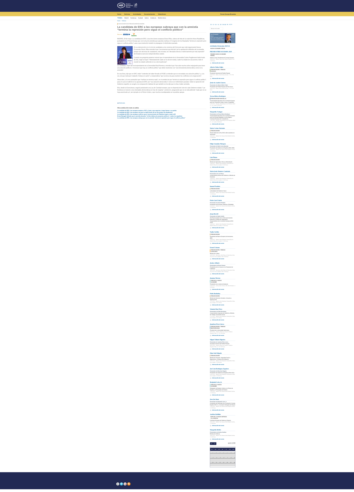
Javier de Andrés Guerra (217, 83)
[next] (214, 443)
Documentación (149, 14)
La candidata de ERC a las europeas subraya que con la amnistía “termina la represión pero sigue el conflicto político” (151, 118)
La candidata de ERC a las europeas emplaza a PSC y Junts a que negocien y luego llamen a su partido (147, 110)
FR (227, 24)
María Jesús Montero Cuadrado (220, 171)
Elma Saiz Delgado (216, 353)
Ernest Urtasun (215, 247)
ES (211, 24)
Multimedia (122, 103)
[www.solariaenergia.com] (133, 34)
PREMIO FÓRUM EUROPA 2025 (221, 51)
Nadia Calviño (214, 232)
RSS (129, 484)
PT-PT (230, 24)
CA (213, 24)
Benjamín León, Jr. (216, 382)
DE (221, 24)
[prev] (211, 443)
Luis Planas (213, 157)
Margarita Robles (215, 430)
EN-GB (224, 24)
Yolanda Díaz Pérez (216, 309)
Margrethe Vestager (216, 112)
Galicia (147, 18)
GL (218, 24)
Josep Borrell (214, 214)
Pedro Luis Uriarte (216, 200)
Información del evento (218, 63)
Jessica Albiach (214, 263)
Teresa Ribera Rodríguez (218, 96)
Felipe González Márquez (218, 144)
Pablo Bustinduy (215, 293)
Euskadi (140, 18)
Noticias (127, 14)
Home (119, 14)
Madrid (126, 18)
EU (216, 24)
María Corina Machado (217, 128)
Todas (119, 18)
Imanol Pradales (215, 186)
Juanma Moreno (215, 278)
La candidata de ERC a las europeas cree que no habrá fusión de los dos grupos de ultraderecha (144, 112)
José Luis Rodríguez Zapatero (219, 369)
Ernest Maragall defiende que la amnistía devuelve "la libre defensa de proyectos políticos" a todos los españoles (149, 116)
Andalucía (153, 18)
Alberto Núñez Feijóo (216, 67)
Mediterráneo (162, 18)
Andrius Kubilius (215, 414)
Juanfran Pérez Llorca (217, 324)
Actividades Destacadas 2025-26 (220, 46)
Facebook (118, 484)
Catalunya (133, 18)
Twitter (122, 484)
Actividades (137, 14)
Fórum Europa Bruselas (228, 14)
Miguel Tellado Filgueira (217, 339)
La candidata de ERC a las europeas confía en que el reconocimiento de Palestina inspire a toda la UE (146, 114)
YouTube (125, 484)
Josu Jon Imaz (214, 399)
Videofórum (162, 14)
